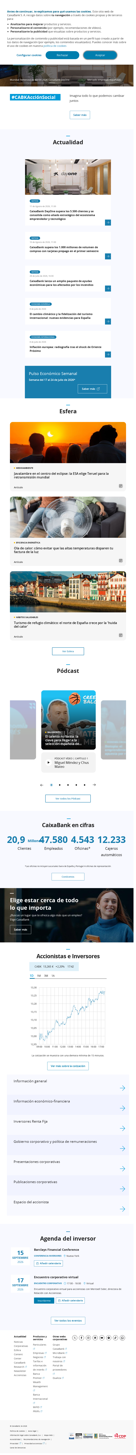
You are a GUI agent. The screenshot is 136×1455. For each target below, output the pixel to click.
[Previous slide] (42, 785)
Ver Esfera (68, 651)
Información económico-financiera (42, 1101)
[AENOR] (79, 1438)
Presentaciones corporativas (37, 1161)
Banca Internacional (40, 1398)
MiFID (37, 1407)
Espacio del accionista (31, 1202)
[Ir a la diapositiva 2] (59, 784)
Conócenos (68, 876)
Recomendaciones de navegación (37, 1439)
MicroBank (60, 1353)
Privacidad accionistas (34, 1443)
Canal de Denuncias (18, 1448)
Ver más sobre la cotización (68, 1066)
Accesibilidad (15, 1439)
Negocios (39, 1357)
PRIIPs (37, 1411)
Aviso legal (32, 1431)
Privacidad (15, 1443)
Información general (30, 1081)
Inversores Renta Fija (31, 1121)
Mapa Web (48, 1435)
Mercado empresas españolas (104, 79)
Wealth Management (40, 1386)
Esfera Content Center (18, 1354)
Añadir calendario (50, 1263)
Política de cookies (17, 1431)
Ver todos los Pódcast (68, 798)
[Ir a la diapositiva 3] (68, 784)
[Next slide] (94, 785)
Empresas (40, 1353)
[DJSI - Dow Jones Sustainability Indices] (105, 1437)
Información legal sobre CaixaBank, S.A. (25, 1435)
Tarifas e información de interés (40, 1365)
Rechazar (62, 55)
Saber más (80, 115)
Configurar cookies (29, 55)
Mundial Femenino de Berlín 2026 (29, 79)
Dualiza (58, 1378)
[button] (68, 762)
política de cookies (55, 46)
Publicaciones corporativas (35, 1181)
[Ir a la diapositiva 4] (76, 784)
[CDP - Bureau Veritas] (120, 1437)
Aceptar (100, 55)
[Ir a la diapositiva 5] (84, 784)
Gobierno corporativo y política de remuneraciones (55, 1141)
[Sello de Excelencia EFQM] (96, 1437)
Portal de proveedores (60, 1369)
